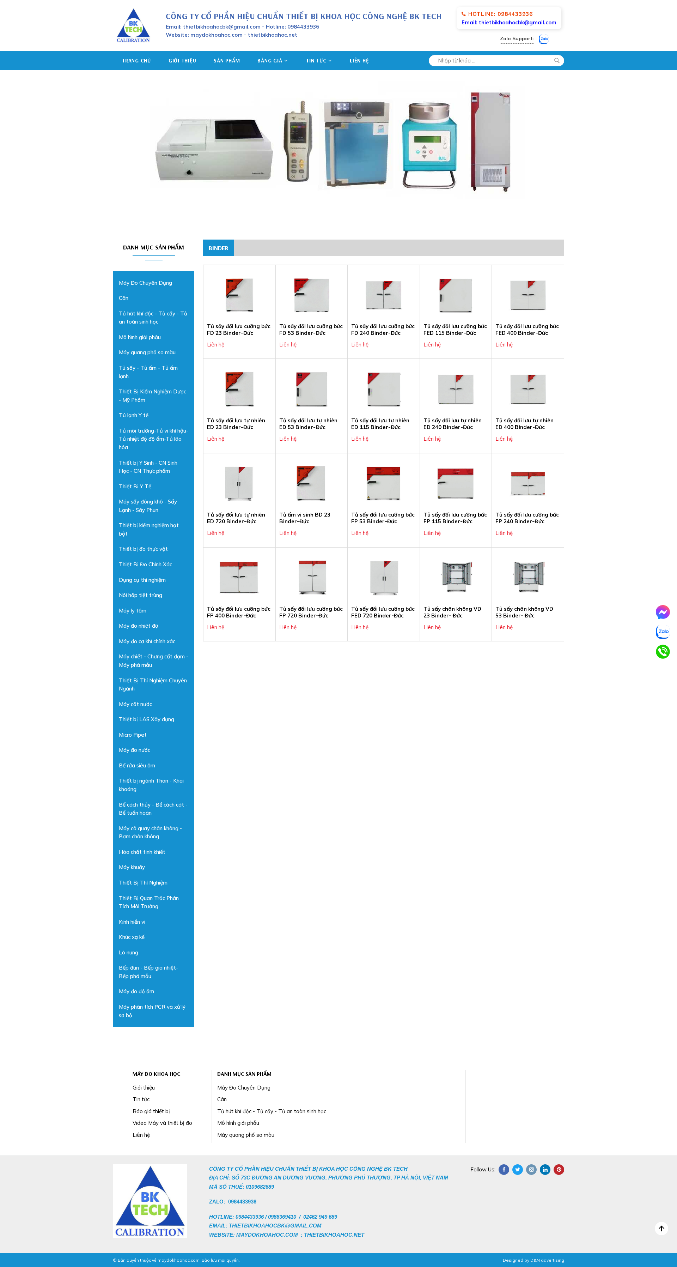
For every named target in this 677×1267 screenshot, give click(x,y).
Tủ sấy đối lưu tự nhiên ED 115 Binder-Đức (380, 424)
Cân (123, 298)
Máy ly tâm (132, 610)
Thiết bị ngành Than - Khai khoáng (151, 784)
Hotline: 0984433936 (500, 14)
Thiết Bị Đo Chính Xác (145, 564)
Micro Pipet (133, 734)
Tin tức (316, 60)
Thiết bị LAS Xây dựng (146, 719)
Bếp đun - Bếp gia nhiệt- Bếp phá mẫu (148, 971)
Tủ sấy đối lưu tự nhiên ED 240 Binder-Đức (452, 424)
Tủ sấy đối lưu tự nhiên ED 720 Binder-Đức (236, 518)
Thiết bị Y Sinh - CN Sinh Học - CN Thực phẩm (148, 467)
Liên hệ (359, 60)
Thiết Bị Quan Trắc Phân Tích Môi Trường (149, 902)
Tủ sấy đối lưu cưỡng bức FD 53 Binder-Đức (311, 330)
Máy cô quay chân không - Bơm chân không (150, 832)
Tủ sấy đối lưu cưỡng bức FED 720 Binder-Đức (383, 612)
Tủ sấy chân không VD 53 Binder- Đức (524, 612)
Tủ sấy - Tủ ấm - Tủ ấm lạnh (148, 372)
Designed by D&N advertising (533, 1260)
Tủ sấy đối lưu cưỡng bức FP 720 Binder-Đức (311, 612)
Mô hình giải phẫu (140, 337)
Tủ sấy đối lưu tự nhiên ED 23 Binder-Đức (236, 424)
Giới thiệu (182, 60)
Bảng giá (269, 60)
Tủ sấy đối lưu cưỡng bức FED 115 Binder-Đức (455, 330)
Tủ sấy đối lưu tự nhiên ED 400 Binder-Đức (524, 424)
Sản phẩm (227, 60)
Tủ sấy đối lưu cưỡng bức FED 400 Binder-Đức (527, 330)
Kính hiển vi (132, 921)
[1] (557, 60)
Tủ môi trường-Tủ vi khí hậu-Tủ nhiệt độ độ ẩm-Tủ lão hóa (153, 439)
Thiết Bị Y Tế (135, 486)
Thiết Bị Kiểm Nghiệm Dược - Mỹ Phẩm (152, 395)
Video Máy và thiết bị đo (162, 1123)
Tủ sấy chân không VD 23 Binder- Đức (452, 612)
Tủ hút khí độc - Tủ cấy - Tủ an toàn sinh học (153, 317)
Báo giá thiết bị (151, 1111)
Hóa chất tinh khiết (142, 852)
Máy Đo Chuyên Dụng (145, 282)
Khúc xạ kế (132, 937)
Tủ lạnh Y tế (133, 415)
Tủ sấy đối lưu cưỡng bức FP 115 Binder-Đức (455, 518)
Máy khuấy (132, 867)
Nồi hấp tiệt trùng (140, 595)
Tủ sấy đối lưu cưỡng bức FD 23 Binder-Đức (238, 330)
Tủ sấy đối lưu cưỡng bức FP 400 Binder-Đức (238, 612)
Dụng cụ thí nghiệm (142, 580)
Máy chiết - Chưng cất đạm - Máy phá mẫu (153, 660)
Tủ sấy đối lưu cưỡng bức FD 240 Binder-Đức (383, 330)
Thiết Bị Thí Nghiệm (143, 882)
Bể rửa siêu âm (137, 765)
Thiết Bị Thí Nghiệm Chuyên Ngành (153, 684)
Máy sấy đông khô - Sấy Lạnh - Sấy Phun (148, 505)
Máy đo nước (134, 750)
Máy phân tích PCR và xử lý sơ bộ (152, 1011)
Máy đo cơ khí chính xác (147, 641)
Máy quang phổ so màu (147, 352)
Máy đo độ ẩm (136, 991)
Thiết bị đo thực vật (143, 548)
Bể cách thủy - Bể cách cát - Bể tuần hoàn (153, 808)
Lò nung (128, 952)
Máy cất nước (135, 704)
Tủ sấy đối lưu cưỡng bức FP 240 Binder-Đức (527, 518)
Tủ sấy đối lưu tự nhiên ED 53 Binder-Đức (308, 424)
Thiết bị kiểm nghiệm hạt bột (149, 529)
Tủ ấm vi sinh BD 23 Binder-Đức (304, 518)
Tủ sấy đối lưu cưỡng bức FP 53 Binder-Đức (383, 518)
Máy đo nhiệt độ (138, 625)
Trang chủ (136, 60)
